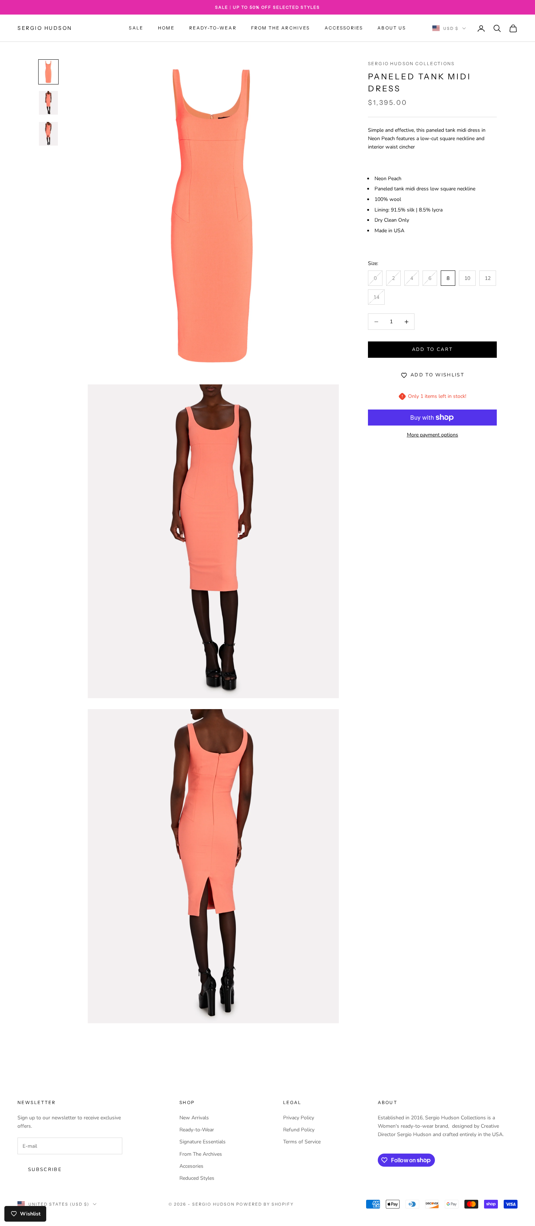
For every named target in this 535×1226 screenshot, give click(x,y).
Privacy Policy (298, 1117)
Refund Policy (298, 1129)
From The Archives (280, 28)
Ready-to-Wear (213, 28)
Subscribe (45, 1169)
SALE (136, 28)
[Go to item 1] (48, 71)
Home (166, 28)
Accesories (191, 1166)
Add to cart (432, 349)
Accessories (344, 28)
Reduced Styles (196, 1178)
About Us (391, 28)
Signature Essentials (202, 1141)
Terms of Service (302, 1141)
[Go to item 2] (48, 102)
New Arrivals (194, 1117)
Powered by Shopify (265, 1204)
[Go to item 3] (48, 133)
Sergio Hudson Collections (411, 63)
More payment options (432, 434)
